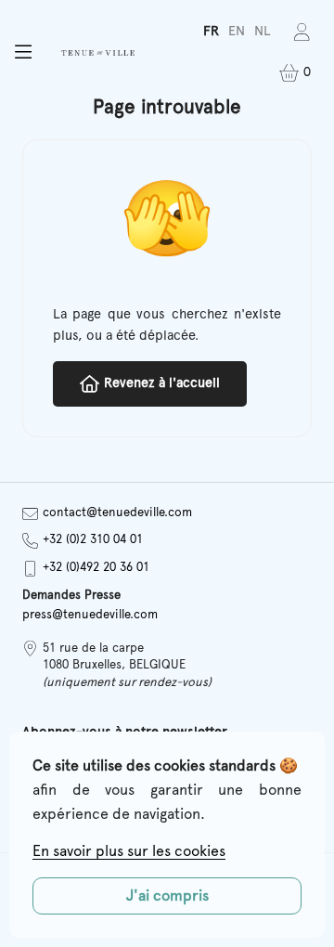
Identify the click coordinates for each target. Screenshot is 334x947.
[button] (23, 52)
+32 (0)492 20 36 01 (96, 568)
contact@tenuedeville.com (117, 513)
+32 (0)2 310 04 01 (93, 540)
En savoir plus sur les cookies (128, 851)
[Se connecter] (301, 32)
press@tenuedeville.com (90, 615)
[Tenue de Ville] (97, 53)
